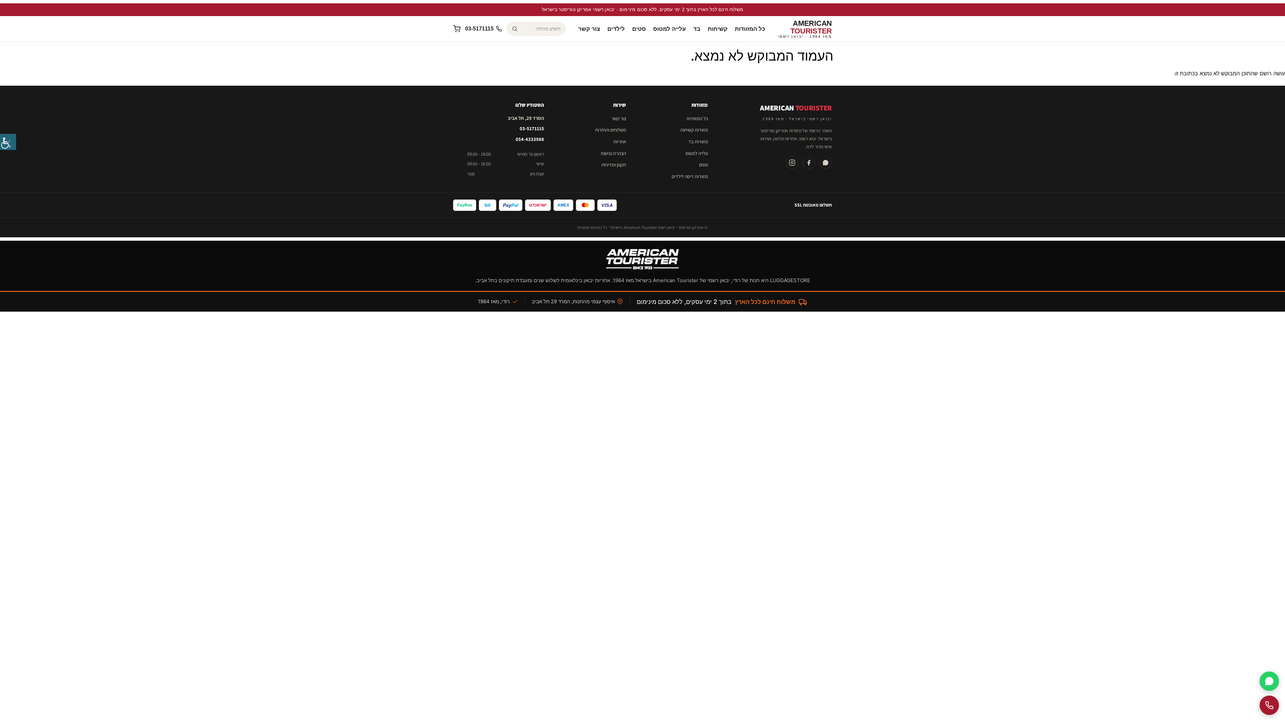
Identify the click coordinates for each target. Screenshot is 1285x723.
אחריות (619, 141)
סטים (639, 29)
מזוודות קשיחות (694, 130)
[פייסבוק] (808, 162)
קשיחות (717, 29)
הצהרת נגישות (613, 153)
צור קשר (589, 29)
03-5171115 (532, 128)
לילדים (616, 29)
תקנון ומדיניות (613, 164)
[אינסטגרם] (792, 162)
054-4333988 (530, 139)
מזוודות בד (698, 141)
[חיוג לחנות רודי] (1269, 705)
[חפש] (514, 29)
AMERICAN (805, 28)
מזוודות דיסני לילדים (690, 176)
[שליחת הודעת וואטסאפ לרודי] (1269, 681)
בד (696, 29)
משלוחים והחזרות (610, 130)
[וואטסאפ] (825, 162)
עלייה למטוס (669, 29)
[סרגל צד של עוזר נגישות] (8, 142)
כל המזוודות (750, 29)
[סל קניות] (456, 28)
